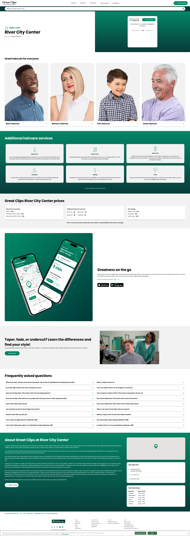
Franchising (94, 525)
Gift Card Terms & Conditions (131, 528)
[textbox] (34, 158)
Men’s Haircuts (12, 123)
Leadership (77, 523)
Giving (76, 526)
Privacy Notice (127, 523)
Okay (152, 533)
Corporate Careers (96, 523)
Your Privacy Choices (129, 526)
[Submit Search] (183, 9)
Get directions (135, 475)
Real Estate (94, 526)
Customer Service (112, 521)
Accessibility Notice (128, 525)
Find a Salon (150, 20)
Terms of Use (127, 521)
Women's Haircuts (60, 123)
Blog (76, 525)
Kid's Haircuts (103, 123)
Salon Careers (94, 521)
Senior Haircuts (150, 123)
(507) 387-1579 (135, 479)
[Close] (187, 533)
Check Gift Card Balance (113, 523)
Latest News (78, 528)
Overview (77, 521)
